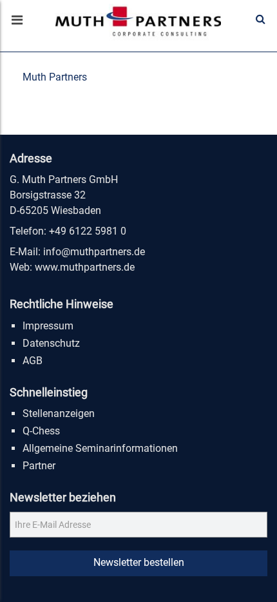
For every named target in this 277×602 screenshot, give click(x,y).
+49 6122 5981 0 (87, 231)
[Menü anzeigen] (16, 21)
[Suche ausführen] (260, 19)
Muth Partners (55, 77)
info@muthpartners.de (94, 252)
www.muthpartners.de (85, 267)
